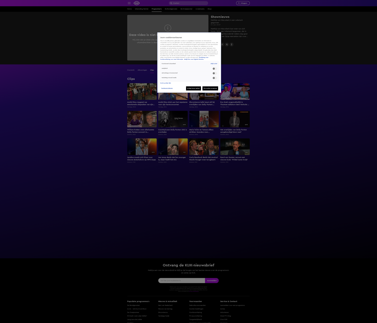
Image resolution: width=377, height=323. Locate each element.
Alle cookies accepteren (210, 88)
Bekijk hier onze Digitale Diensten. (194, 59)
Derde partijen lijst (165, 83)
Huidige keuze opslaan (193, 88)
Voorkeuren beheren (167, 88)
